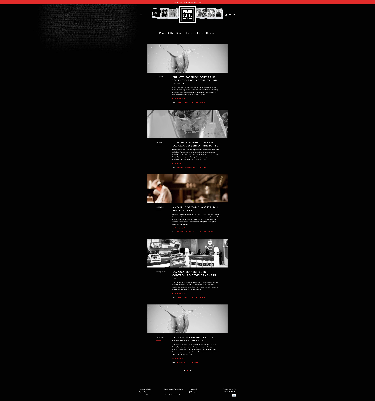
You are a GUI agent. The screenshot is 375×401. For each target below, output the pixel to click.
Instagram (194, 392)
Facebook (194, 389)
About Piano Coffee (145, 389)
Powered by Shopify (230, 391)
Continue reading (177, 98)
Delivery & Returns (145, 395)
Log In (166, 392)
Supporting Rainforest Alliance (173, 389)
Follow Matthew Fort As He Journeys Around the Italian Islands (194, 80)
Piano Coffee (232, 389)
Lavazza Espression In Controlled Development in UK (194, 275)
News (202, 102)
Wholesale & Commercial (172, 395)
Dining (180, 167)
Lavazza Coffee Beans (187, 102)
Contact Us (142, 392)
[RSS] (215, 33)
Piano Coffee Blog (170, 33)
